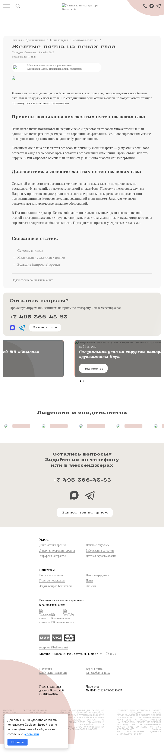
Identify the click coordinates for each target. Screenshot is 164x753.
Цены (89, 580)
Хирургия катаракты (52, 556)
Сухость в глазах (30, 250)
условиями (31, 734)
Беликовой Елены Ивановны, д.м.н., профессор (54, 69)
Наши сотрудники (97, 575)
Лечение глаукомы (97, 545)
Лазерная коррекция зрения (57, 550)
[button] (80, 381)
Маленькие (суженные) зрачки (41, 257)
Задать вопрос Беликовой (55, 586)
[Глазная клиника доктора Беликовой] (82, 7)
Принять (17, 742)
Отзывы (91, 586)
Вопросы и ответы (51, 575)
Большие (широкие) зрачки (38, 264)
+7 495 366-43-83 (38, 317)
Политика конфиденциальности (53, 671)
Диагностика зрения (52, 545)
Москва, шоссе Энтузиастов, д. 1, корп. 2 (70, 654)
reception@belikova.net (53, 647)
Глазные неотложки (52, 580)
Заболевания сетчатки (100, 550)
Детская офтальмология (101, 556)
